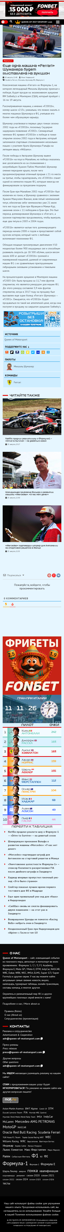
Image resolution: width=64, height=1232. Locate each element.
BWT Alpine (31, 1108)
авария (22, 1171)
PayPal (17, 352)
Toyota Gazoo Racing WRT (33, 1137)
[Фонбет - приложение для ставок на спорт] (32, 9)
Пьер (26, 819)
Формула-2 (34, 1164)
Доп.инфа (48, 352)
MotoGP (9, 1126)
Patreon (12, 352)
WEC (48, 1137)
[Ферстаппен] (14, 780)
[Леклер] (14, 771)
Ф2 (41, 1156)
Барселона (32, 1141)
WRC (23, 1141)
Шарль (27, 771)
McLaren (8, 1122)
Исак (28, 800)
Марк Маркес (54, 1150)
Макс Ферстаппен (35, 1149)
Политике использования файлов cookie (36, 1214)
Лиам (27, 809)
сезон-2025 (35, 1179)
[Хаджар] (14, 800)
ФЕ (46, 1156)
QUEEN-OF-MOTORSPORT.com (36, 22)
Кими (31, 732)
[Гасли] (14, 819)
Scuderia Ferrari (11, 80)
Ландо (27, 761)
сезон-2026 (48, 1179)
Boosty (6, 352)
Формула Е (48, 1164)
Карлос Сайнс (20, 1146)
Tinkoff (27, 352)
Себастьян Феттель (21, 1156)
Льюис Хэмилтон (13, 1149)
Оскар (29, 790)
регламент (21, 1175)
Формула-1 (8, 61)
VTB (32, 352)
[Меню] (57, 22)
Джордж (28, 741)
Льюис (30, 751)
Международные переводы (38, 352)
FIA (26, 1112)
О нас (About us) (13, 1014)
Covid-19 (43, 1109)
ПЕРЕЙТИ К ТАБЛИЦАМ (32, 826)
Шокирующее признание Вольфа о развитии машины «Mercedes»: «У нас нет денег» (32, 845)
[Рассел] (14, 741)
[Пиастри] (14, 790)
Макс (31, 780)
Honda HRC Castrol (37, 1112)
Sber (22, 352)
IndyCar (48, 1116)
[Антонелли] (14, 732)
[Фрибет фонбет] (32, 665)
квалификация (48, 1171)
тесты (6, 1183)
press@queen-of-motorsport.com (22, 1052)
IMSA (39, 1116)
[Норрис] (14, 761)
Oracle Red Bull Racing (19, 1132)
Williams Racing (11, 1141)
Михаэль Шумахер (25, 80)
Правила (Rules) (13, 1011)
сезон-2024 (22, 1179)
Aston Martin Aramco (13, 1108)
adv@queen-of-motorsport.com (21, 1038)
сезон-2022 (8, 1179)
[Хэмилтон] (14, 751)
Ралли (6, 1156)
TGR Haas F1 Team (11, 1137)
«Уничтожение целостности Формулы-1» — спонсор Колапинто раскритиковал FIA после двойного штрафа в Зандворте (33, 868)
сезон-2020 (33, 1175)
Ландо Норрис (35, 1145)
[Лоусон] (14, 809)
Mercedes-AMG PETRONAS (35, 1121)
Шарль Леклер (10, 1171)
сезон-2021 (47, 1175)
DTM (50, 1108)
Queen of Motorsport (15, 339)
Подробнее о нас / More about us (21, 1003)
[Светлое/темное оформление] (4, 22)
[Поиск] (11, 21)
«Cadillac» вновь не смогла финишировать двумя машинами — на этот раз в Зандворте (33, 910)
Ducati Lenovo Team (12, 1112)
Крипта (43, 352)
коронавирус (9, 1175)
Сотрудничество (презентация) (21, 1018)
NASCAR (22, 1127)
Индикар (8, 1145)
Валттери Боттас (46, 1141)
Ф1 (34, 80)
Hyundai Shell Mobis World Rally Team (19, 1117)
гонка (32, 1170)
